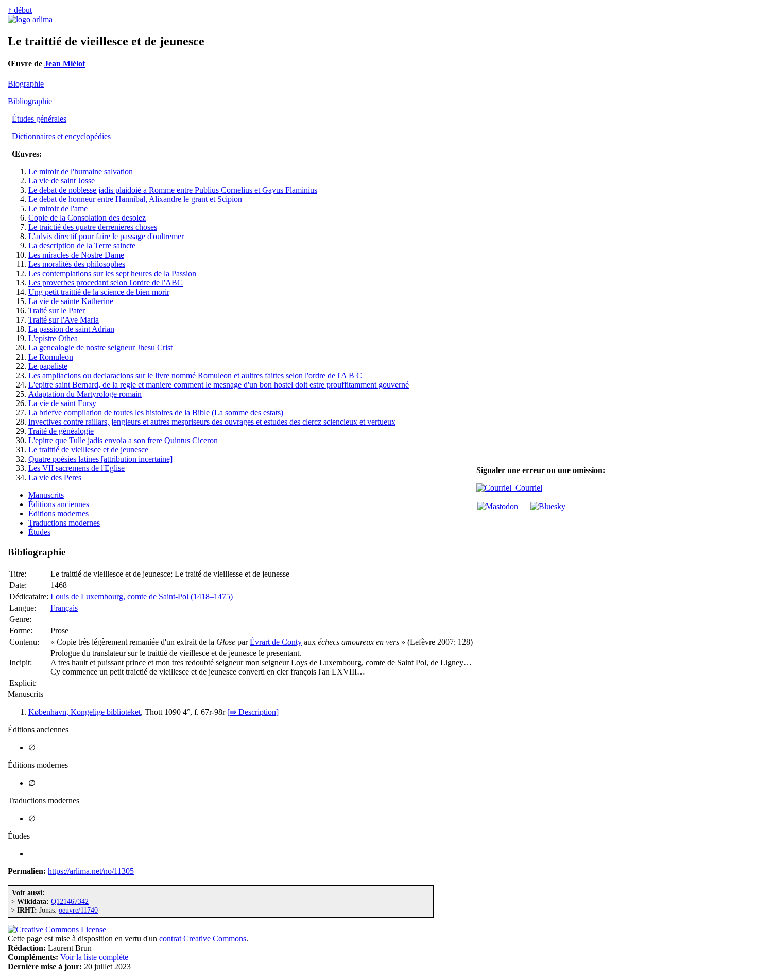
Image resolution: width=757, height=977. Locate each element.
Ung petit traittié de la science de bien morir (98, 292)
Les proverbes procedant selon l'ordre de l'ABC (105, 282)
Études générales (39, 118)
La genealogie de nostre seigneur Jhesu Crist (100, 347)
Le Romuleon (50, 356)
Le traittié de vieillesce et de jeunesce (88, 449)
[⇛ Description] (253, 712)
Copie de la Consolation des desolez (87, 217)
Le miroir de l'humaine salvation (80, 171)
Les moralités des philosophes (76, 264)
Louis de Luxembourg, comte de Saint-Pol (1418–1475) (141, 596)
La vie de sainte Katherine (70, 301)
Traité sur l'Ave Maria (63, 319)
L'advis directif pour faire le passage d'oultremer (106, 236)
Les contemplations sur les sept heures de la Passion (112, 273)
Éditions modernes (58, 513)
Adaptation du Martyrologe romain (85, 394)
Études (39, 532)
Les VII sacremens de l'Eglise (76, 468)
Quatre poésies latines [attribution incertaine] (100, 458)
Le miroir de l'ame (58, 208)
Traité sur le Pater (56, 310)
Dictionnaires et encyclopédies (61, 136)
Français (64, 607)
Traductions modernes (64, 522)
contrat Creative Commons (202, 938)
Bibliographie (30, 101)
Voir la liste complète (94, 957)
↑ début (20, 10)
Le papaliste (47, 366)
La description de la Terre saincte (81, 245)
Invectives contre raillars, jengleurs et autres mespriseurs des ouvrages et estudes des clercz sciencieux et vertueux (211, 421)
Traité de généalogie (61, 431)
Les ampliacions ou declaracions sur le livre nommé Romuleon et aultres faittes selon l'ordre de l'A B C (195, 375)
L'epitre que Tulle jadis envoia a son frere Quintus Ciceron (123, 440)
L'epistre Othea (53, 338)
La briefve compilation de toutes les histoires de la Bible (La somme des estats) (155, 412)
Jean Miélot (64, 63)
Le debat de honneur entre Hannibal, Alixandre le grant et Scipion (135, 199)
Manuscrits (46, 495)
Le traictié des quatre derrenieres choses (92, 227)
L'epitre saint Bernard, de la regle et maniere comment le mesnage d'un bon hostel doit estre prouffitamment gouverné (218, 384)
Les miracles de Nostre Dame (76, 254)
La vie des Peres (54, 477)
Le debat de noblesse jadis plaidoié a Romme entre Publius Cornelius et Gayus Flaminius (172, 190)
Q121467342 (70, 901)
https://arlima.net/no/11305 (91, 871)
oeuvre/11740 (78, 910)
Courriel (526, 487)
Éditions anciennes (58, 504)
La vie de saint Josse (61, 180)
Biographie (26, 83)
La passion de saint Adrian (71, 329)
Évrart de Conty (276, 641)
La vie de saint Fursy (62, 403)
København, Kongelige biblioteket (84, 712)
